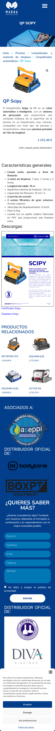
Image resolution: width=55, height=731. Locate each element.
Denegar (27, 712)
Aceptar (27, 704)
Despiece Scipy (10, 313)
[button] (50, 672)
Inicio (6, 53)
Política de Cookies (26, 727)
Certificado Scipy (11, 308)
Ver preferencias (28, 720)
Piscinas (20, 53)
